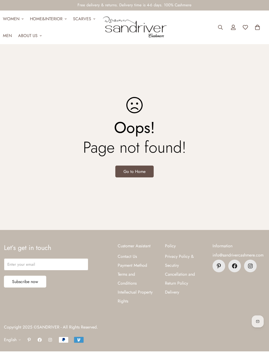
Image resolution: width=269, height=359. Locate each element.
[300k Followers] (234, 266)
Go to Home (134, 171)
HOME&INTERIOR (46, 19)
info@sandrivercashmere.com (238, 255)
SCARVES (82, 19)
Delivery (172, 292)
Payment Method (132, 265)
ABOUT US (28, 36)
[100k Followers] (250, 266)
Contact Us (127, 256)
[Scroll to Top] (259, 330)
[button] (257, 27)
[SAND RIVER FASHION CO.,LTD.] (134, 27)
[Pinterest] (219, 266)
